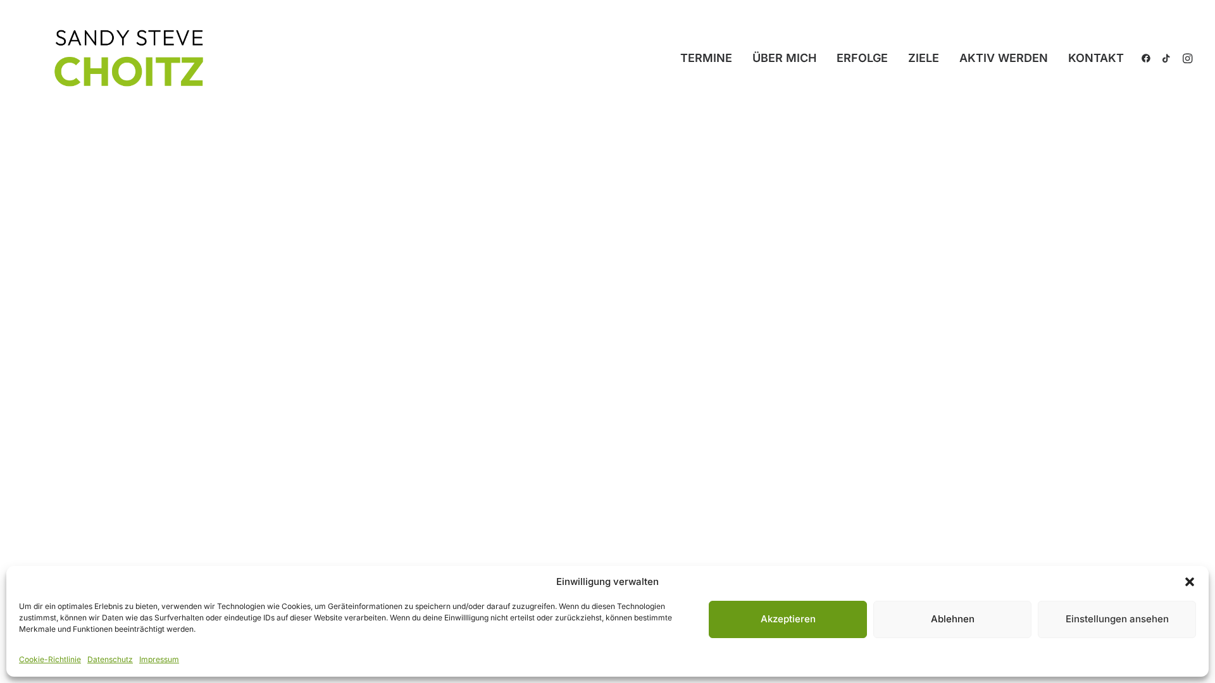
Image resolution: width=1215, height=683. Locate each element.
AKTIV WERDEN (1003, 58)
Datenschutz (110, 659)
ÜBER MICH (784, 58)
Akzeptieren (788, 619)
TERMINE (706, 58)
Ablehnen (953, 619)
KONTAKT (1096, 58)
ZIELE (923, 58)
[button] (1189, 581)
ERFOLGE (862, 58)
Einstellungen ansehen (1117, 619)
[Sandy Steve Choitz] (131, 58)
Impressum (159, 659)
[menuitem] (706, 58)
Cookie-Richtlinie (50, 659)
